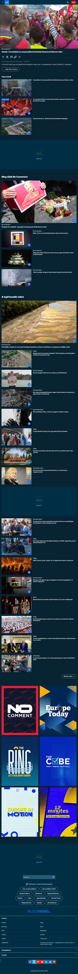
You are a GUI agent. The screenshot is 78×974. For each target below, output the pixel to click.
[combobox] (39, 877)
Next (3, 930)
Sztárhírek (38, 893)
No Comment (6, 224)
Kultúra (20, 898)
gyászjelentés (41, 898)
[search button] (53, 877)
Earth (41, 926)
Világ (34, 351)
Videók (4, 938)
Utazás (4, 934)
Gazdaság (36, 655)
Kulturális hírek (38, 409)
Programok (43, 938)
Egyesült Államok (53, 893)
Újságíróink (5, 942)
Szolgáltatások (6, 950)
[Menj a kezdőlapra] (7, 2)
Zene (29, 898)
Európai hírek (6, 344)
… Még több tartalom (11, 69)
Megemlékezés (26, 902)
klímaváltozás (52, 902)
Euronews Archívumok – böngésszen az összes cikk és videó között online (57, 943)
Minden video (68, 676)
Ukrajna (39, 902)
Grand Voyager (38, 370)
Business (4, 926)
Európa (4, 922)
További (4, 955)
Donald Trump (55, 898)
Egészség (43, 930)
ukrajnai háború (24, 893)
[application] (39, 27)
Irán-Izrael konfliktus (29, 889)
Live (73, 2)
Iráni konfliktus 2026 (48, 889)
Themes (4, 918)
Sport (35, 597)
